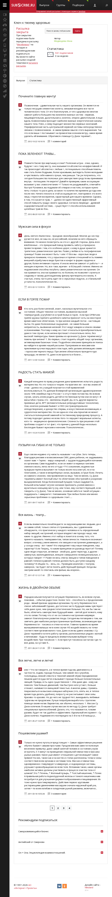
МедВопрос (23, 44)
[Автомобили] (4, 25)
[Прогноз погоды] (4, 70)
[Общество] (4, 65)
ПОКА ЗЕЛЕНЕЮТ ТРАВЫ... (37, 154)
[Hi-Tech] (4, 45)
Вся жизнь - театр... (32, 515)
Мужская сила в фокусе (34, 227)
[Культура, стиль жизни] (4, 55)
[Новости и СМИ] (4, 60)
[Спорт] (4, 76)
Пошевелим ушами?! (33, 733)
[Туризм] (4, 86)
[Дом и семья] (4, 35)
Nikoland (89, 887)
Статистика (55, 49)
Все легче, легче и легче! (35, 660)
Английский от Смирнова (31, 841)
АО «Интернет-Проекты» (25, 886)
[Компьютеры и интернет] (4, 50)
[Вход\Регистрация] (95, 5)
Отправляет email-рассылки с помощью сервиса (60, 11)
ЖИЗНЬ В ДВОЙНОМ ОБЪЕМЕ (39, 588)
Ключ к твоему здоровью (32, 23)
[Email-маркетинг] (4, 96)
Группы (60, 5)
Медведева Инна (63, 40)
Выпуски (44, 5)
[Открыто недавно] (4, 19)
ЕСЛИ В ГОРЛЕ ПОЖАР (34, 299)
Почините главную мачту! (37, 96)
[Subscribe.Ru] (22, 5)
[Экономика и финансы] (4, 91)
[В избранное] (20, 110)
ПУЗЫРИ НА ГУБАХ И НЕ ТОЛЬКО (41, 445)
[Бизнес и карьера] (4, 30)
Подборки (78, 5)
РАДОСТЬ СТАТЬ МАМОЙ (36, 372)
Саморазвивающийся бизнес (33, 831)
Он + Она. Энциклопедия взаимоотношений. (41, 852)
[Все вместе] (4, 14)
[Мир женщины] (4, 40)
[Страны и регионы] (4, 81)
